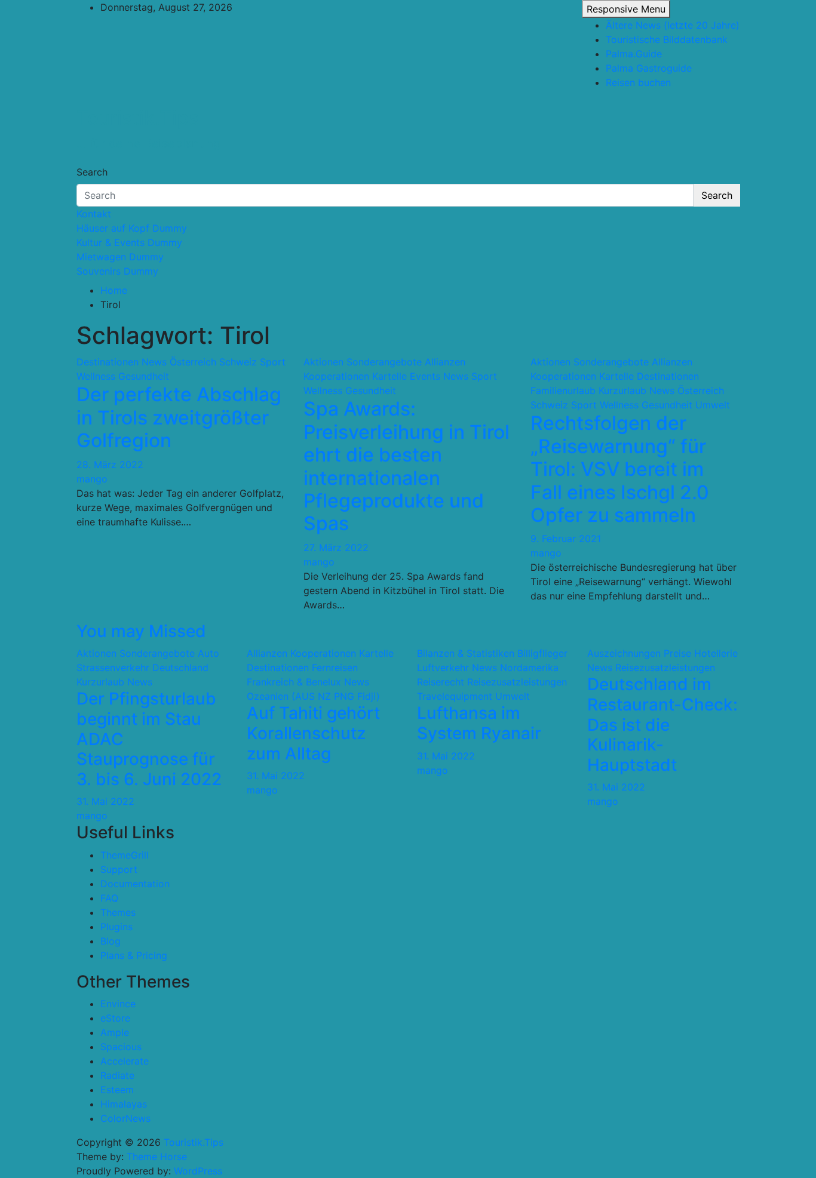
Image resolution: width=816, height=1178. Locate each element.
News (154, 362)
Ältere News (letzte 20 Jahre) (673, 25)
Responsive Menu (626, 9)
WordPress (198, 1171)
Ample (114, 1032)
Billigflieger (542, 653)
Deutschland (180, 667)
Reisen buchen (638, 82)
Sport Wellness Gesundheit (631, 405)
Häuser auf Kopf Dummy (131, 228)
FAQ (109, 898)
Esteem (117, 1090)
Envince (118, 1004)
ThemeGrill (124, 855)
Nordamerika (529, 667)
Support (118, 869)
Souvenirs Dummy (117, 271)
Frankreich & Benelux (294, 682)
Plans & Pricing (133, 955)
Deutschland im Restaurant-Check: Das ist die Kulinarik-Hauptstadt (662, 724)
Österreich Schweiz (213, 362)
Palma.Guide (634, 54)
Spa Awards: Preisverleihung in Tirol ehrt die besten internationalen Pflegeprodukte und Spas (406, 466)
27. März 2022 (336, 547)
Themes (118, 912)
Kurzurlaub (622, 390)
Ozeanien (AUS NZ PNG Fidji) (313, 696)
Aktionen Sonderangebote (362, 362)
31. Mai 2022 (105, 801)
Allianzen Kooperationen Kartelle (320, 653)
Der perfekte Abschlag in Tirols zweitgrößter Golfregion (178, 417)
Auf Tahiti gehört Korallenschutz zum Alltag (313, 733)
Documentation (135, 884)
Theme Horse (157, 1156)
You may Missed (141, 631)
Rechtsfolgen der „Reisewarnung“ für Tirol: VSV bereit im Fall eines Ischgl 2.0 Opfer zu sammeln (619, 469)
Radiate (117, 1075)
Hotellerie (716, 653)
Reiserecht (440, 682)
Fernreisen (335, 667)
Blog (110, 941)
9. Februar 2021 (565, 539)
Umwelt (712, 405)
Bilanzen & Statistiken (465, 653)
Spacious (121, 1047)
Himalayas (123, 1104)
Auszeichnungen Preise (639, 653)
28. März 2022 (109, 464)
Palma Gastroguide (649, 68)
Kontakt (93, 214)
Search (92, 172)
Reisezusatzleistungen (517, 682)
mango (92, 479)
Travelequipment (454, 696)
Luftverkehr (443, 667)
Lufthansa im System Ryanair (479, 723)
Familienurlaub (563, 390)
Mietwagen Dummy (120, 257)
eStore (115, 1018)
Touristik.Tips (137, 118)
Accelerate (124, 1061)
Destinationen (107, 362)
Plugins (116, 927)
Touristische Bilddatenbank (667, 39)
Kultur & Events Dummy (129, 242)
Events (425, 376)
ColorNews (125, 1118)
